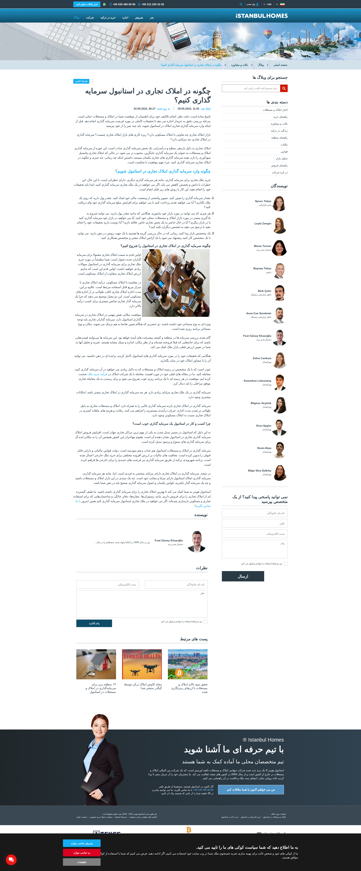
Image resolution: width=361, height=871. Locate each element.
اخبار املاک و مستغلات (275, 109)
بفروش (139, 17)
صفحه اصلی (280, 64)
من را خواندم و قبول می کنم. (261, 563)
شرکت (90, 17)
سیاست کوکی (81, 817)
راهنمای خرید (280, 116)
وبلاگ (261, 64)
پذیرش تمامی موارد (82, 843)
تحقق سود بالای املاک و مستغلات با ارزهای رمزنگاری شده (189, 688)
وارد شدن (251, 4)
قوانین (284, 151)
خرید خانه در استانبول (229, 817)
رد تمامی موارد (82, 852)
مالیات (284, 144)
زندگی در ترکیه (279, 130)
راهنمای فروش (279, 165)
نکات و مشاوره (239, 64)
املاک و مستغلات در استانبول (274, 817)
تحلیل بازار (282, 158)
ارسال (243, 576)
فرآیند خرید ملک (97, 374)
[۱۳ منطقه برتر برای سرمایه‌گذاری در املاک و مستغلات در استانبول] (96, 678)
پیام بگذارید (94, 623)
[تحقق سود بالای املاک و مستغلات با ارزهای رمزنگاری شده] (188, 678)
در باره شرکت (280, 172)
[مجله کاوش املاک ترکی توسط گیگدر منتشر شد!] (142, 678)
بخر (152, 17)
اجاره (125, 17)
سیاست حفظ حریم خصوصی (100, 817)
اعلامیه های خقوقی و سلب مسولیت (143, 817)
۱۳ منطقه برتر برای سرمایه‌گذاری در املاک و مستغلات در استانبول (101, 688)
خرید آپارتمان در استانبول (251, 817)
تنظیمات (81, 861)
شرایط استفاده (272, 563)
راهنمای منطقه (279, 137)
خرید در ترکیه (108, 17)
